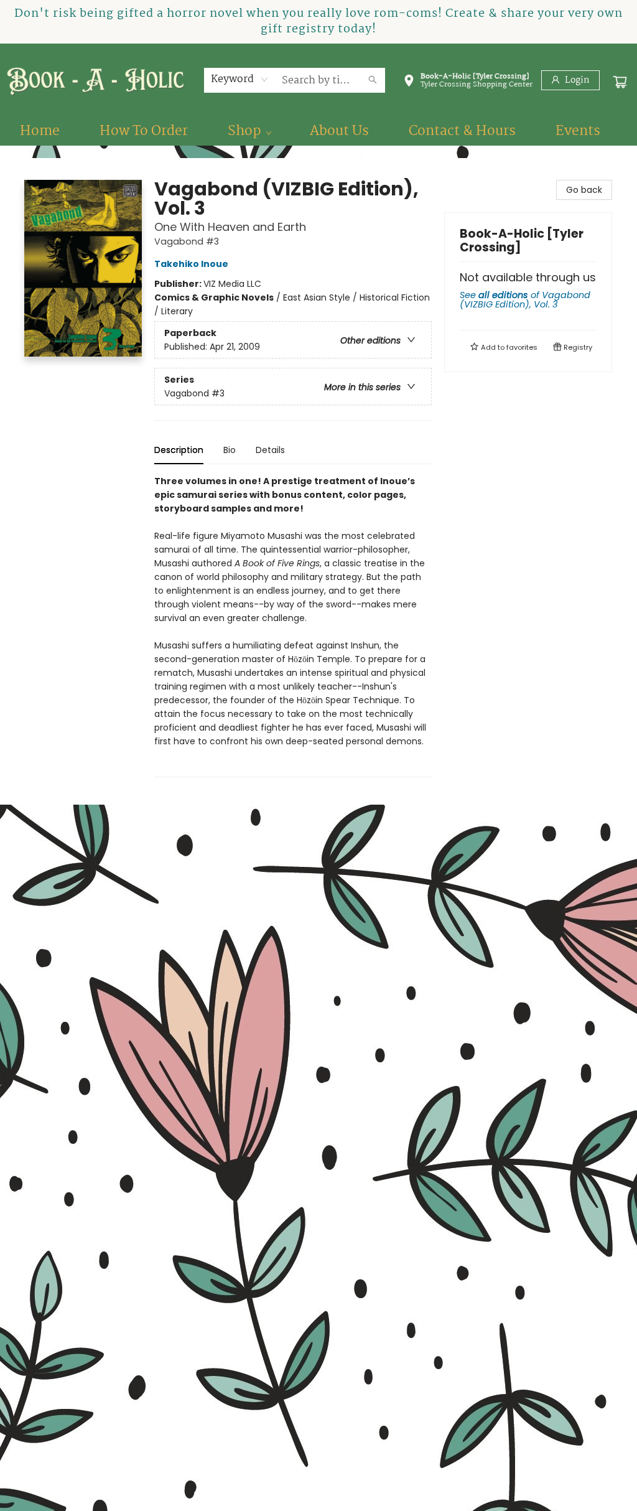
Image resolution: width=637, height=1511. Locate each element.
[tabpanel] (293, 625)
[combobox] (240, 79)
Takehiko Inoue (191, 264)
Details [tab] (270, 450)
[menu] (318, 131)
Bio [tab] (229, 450)
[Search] (372, 80)
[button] (467, 82)
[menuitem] (40, 131)
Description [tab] (178, 450)
